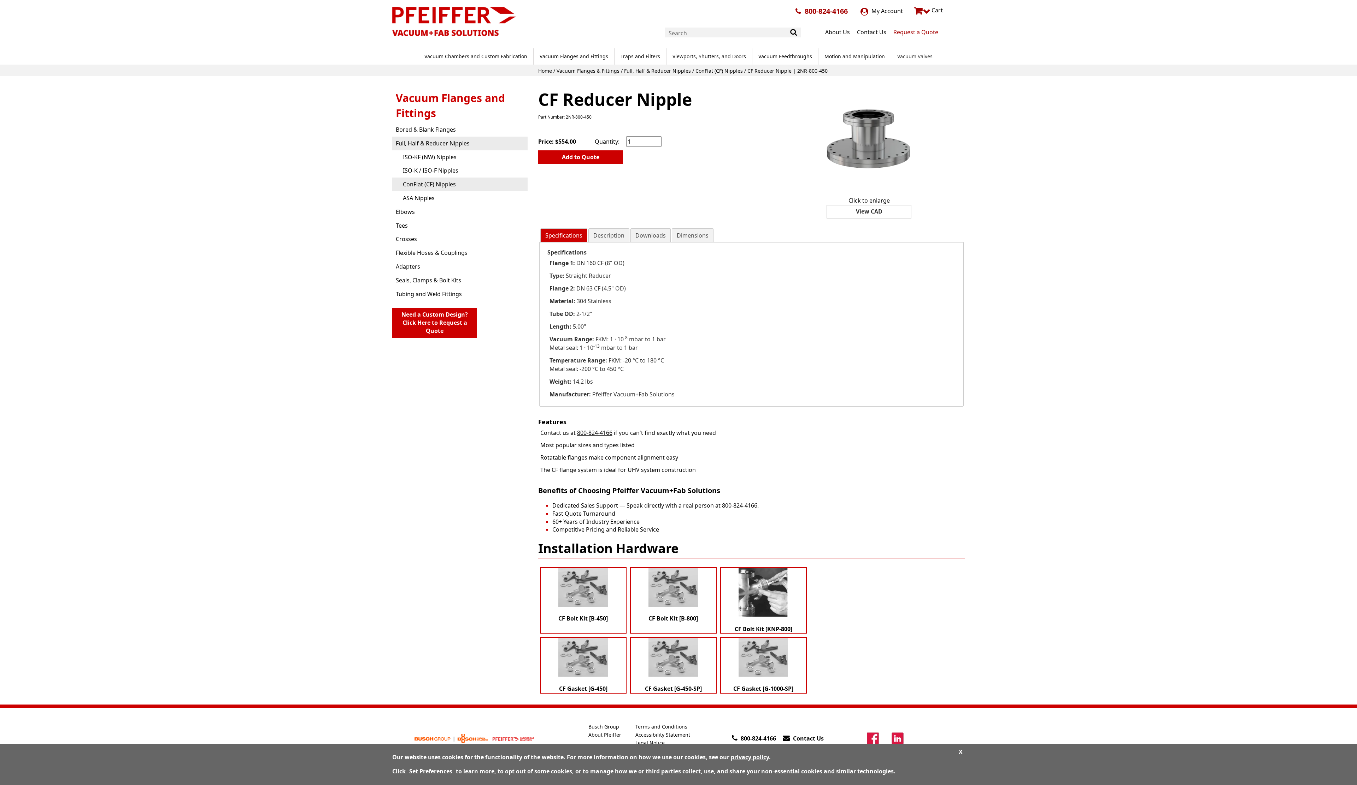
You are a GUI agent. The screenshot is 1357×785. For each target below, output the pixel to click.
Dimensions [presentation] (693, 235)
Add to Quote (580, 157)
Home (545, 70)
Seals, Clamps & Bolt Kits (428, 280)
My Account (886, 11)
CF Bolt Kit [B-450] (583, 618)
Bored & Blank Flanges (426, 129)
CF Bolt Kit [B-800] (673, 618)
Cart (936, 10)
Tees (402, 225)
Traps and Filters (640, 56)
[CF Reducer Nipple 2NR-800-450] (869, 138)
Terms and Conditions (661, 726)
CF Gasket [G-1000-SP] (763, 689)
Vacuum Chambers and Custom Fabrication (475, 56)
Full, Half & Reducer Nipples (657, 70)
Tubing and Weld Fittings (429, 294)
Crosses (406, 239)
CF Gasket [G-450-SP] (673, 689)
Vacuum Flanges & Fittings (588, 70)
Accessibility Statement (662, 734)
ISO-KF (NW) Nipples (430, 157)
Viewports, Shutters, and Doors (709, 56)
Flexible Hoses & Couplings (432, 253)
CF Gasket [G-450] (583, 689)
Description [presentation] (608, 235)
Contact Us (871, 32)
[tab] (563, 235)
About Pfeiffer (604, 734)
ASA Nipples (419, 198)
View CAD (869, 211)
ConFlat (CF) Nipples (719, 70)
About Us (837, 32)
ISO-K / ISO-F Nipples (430, 170)
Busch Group (603, 726)
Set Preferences (430, 771)
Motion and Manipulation (854, 56)
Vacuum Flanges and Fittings (574, 56)
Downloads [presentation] (650, 235)
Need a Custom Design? (434, 323)
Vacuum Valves (915, 56)
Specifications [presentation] (563, 235)
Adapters (408, 266)
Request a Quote (915, 32)
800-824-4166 (826, 11)
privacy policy (750, 757)
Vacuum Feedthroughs (785, 56)
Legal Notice (650, 742)
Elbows (405, 212)
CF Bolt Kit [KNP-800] (763, 629)
